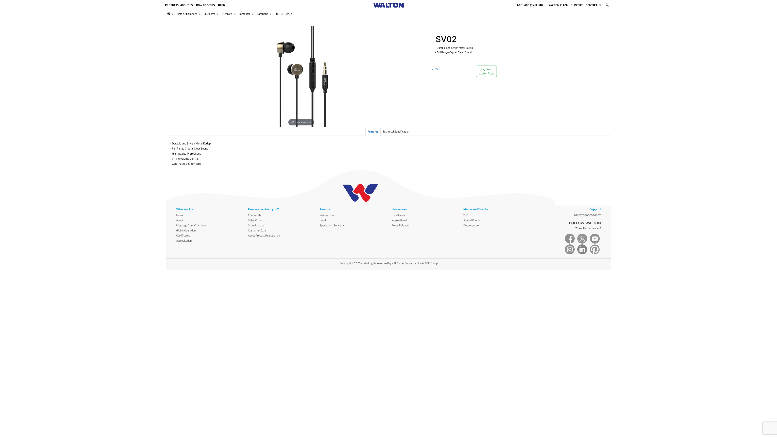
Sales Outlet (255, 220)
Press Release (400, 225)
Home (179, 215)
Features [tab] (373, 131)
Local (323, 220)
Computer (244, 14)
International (327, 215)
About (179, 220)
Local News (398, 215)
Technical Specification (396, 131)
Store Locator (256, 225)
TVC (465, 215)
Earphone (262, 14)
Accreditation (184, 240)
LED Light (209, 14)
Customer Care (257, 230)
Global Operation (186, 230)
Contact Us (254, 215)
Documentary (471, 225)
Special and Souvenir (332, 225)
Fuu (277, 14)
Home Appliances (187, 14)
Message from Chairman (191, 225)
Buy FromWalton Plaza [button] (486, 71)
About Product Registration (264, 235)
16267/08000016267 (587, 215)
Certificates (183, 235)
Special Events (472, 220)
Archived (227, 14)
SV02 (289, 14)
